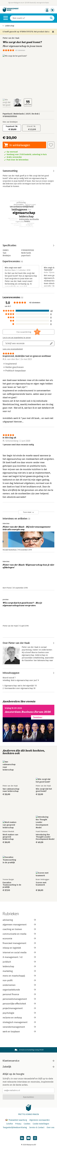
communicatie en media (14, 934)
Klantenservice (11, 1060)
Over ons (50, 1127)
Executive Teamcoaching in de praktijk (12, 884)
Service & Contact (36, 1127)
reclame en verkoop (12, 1017)
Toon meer (27, 512)
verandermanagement (14, 1027)
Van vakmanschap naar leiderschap (11, 790)
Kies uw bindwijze (10, 122)
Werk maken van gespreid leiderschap (10, 837)
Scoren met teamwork (41, 883)
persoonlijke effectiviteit (14, 1003)
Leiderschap (9, 26)
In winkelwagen (19, 145)
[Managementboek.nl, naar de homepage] (11, 11)
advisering (8, 920)
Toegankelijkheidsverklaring (15, 1127)
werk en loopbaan (11, 1031)
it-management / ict (13, 957)
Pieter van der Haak (11, 38)
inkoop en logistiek (12, 948)
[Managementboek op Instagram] (35, 1138)
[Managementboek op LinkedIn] (22, 1138)
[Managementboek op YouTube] (28, 1138)
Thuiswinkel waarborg (18, 1120)
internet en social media (15, 952)
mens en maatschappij (14, 976)
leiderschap (8, 966)
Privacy (18, 1124)
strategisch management (15, 1022)
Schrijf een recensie (15, 343)
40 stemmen (20, 50)
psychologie (8, 1013)
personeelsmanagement (15, 999)
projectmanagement (13, 1008)
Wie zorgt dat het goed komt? (44, 790)
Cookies (27, 1124)
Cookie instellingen (41, 1124)
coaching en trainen (12, 929)
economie (7, 938)
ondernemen (9, 985)
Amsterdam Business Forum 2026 (28, 712)
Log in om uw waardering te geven (17, 338)
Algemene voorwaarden (39, 1120)
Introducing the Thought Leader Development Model (45, 837)
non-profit (8, 980)
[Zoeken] (51, 18)
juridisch (7, 962)
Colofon (9, 1124)
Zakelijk (7, 1066)
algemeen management (15, 924)
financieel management (14, 943)
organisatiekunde (11, 989)
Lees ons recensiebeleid (13, 349)
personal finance (11, 994)
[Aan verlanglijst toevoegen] (50, 145)
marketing (8, 971)
